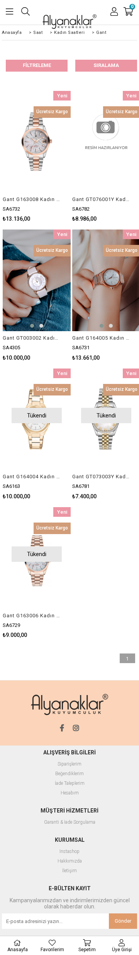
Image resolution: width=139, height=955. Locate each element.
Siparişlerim (69, 764)
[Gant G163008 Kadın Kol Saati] (37, 141)
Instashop (69, 851)
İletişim (69, 870)
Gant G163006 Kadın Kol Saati (32, 615)
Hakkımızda (70, 861)
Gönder (123, 921)
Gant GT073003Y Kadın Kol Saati (101, 476)
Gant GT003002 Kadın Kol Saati (32, 338)
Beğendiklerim (69, 773)
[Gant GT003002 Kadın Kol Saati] (37, 280)
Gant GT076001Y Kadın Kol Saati (101, 199)
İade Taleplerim (70, 783)
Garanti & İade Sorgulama (69, 822)
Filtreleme (37, 65)
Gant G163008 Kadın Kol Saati (32, 199)
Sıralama (106, 65)
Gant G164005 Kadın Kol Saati (101, 338)
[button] (32, 326)
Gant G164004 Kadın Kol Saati (32, 476)
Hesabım (70, 793)
